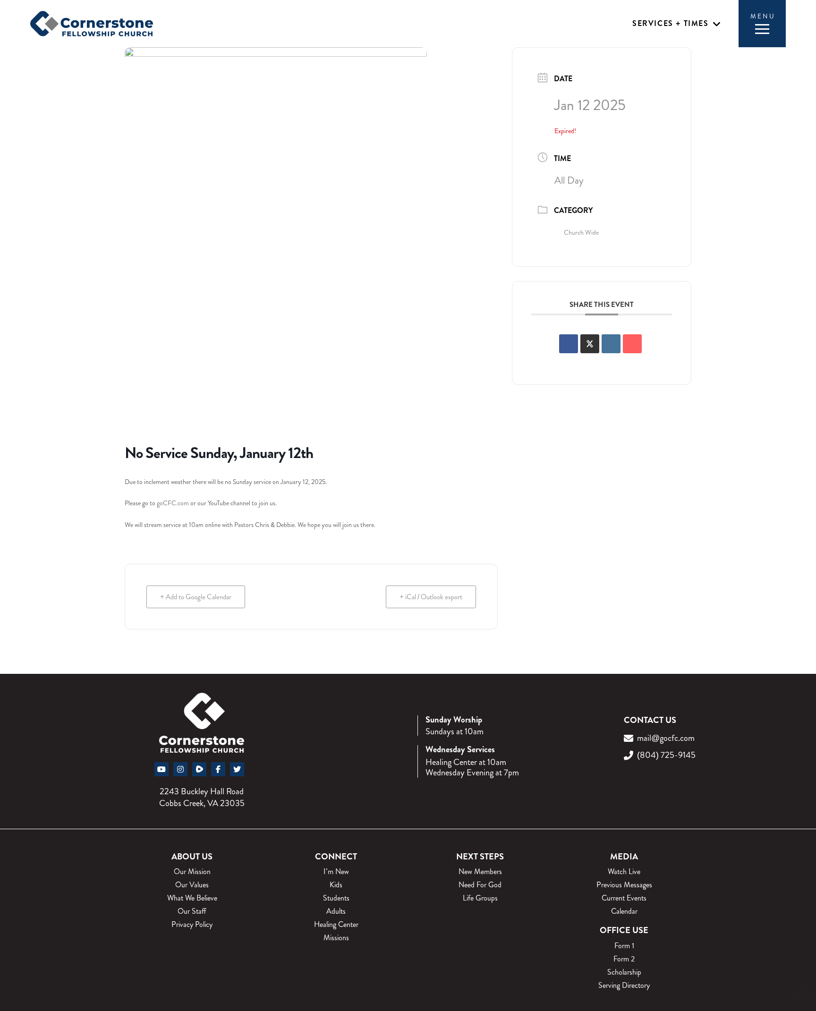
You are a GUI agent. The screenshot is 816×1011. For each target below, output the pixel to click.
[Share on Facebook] (568, 343)
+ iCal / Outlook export (431, 597)
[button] (676, 24)
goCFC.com (173, 503)
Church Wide (581, 232)
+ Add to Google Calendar (195, 597)
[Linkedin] (611, 343)
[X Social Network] (589, 343)
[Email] (632, 343)
